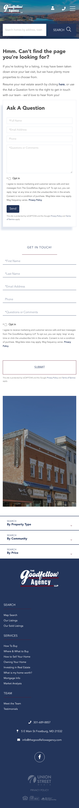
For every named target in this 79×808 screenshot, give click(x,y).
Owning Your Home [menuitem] (15, 662)
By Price (12, 553)
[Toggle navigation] (72, 8)
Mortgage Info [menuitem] (12, 678)
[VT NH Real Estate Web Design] (39, 780)
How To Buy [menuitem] (10, 646)
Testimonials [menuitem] (11, 709)
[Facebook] (40, 757)
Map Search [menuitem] (10, 615)
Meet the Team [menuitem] (12, 704)
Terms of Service (69, 378)
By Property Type (19, 524)
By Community (17, 538)
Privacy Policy (35, 200)
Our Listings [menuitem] (10, 620)
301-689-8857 (64, 9)
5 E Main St (41, 731)
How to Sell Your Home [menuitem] (17, 657)
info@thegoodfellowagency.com (42, 740)
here (62, 84)
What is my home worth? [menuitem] (18, 673)
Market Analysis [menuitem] (13, 683)
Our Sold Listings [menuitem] (13, 626)
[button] (62, 30)
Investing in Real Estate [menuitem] (17, 667)
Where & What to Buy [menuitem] (16, 651)
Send (13, 208)
